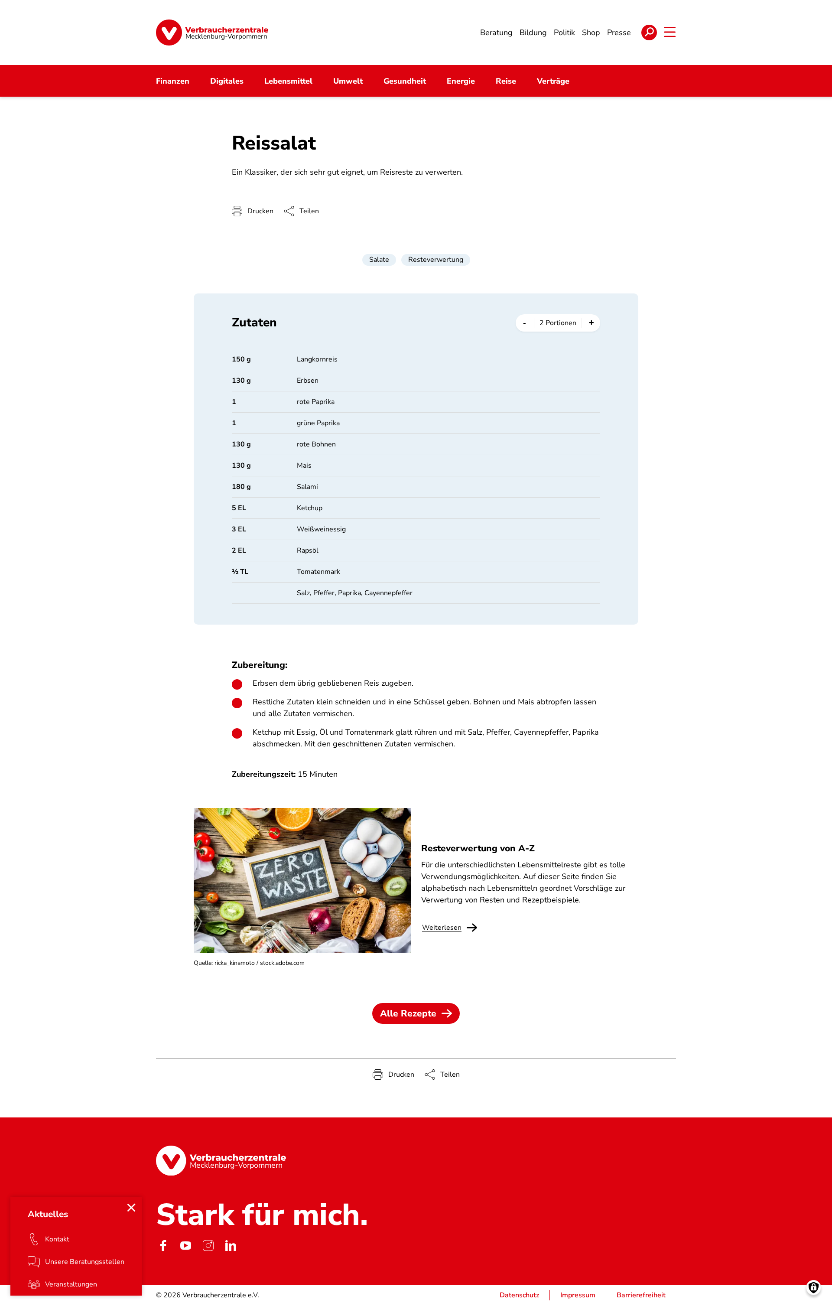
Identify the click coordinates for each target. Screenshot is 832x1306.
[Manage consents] (813, 1287)
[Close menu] (131, 1207)
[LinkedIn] (230, 1245)
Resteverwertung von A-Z (478, 848)
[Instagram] (208, 1245)
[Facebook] (163, 1245)
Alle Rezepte (408, 1013)
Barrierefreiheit (641, 1295)
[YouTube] (185, 1245)
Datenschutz (519, 1295)
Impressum (577, 1295)
